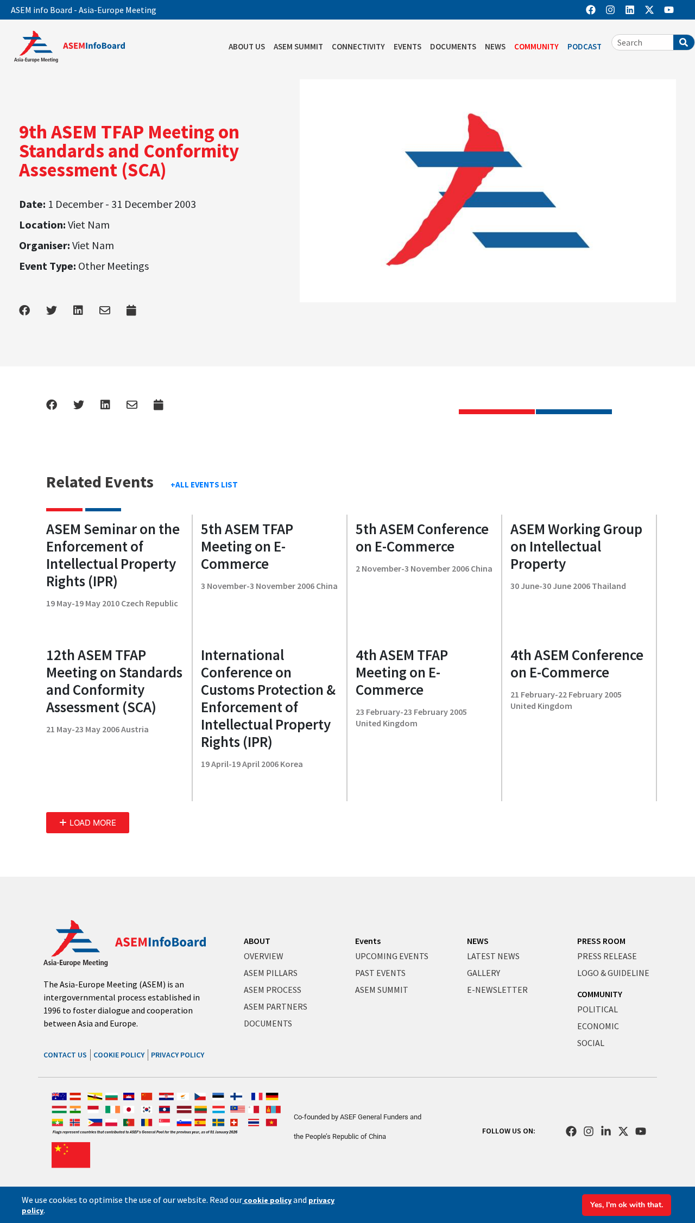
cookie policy (267, 1200)
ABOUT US (247, 46)
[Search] (683, 42)
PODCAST (584, 46)
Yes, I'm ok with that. (626, 1205)
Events (368, 940)
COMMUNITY (536, 46)
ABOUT (257, 940)
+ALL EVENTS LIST (204, 484)
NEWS (495, 46)
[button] (87, 822)
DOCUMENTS (453, 46)
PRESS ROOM (601, 940)
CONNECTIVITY (358, 46)
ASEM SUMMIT (298, 46)
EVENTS (407, 46)
